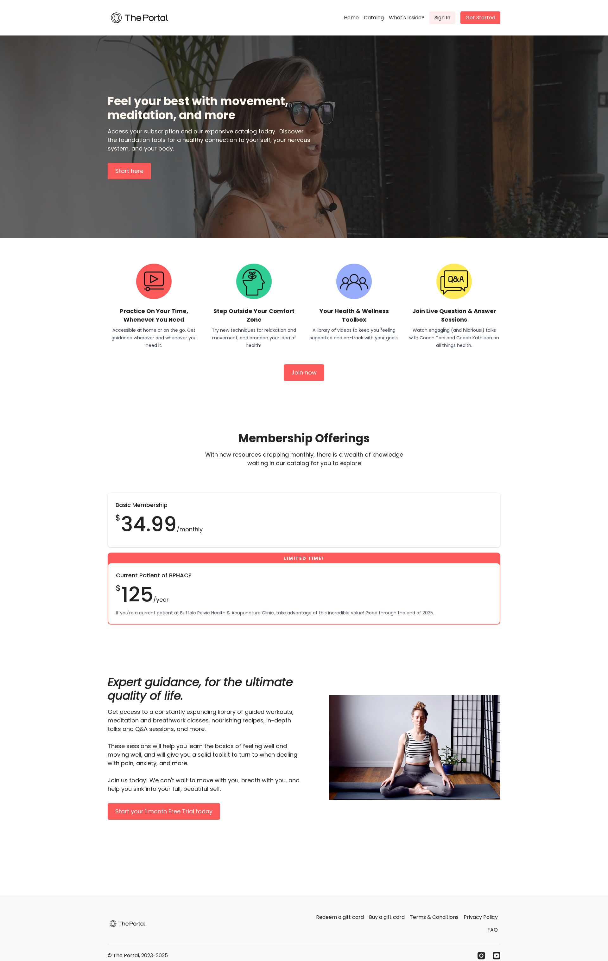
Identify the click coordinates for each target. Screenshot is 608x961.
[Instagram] (481, 955)
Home (351, 17)
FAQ (492, 929)
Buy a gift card (387, 917)
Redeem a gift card (340, 917)
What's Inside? (406, 17)
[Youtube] (496, 955)
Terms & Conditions (434, 917)
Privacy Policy (481, 917)
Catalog (374, 17)
